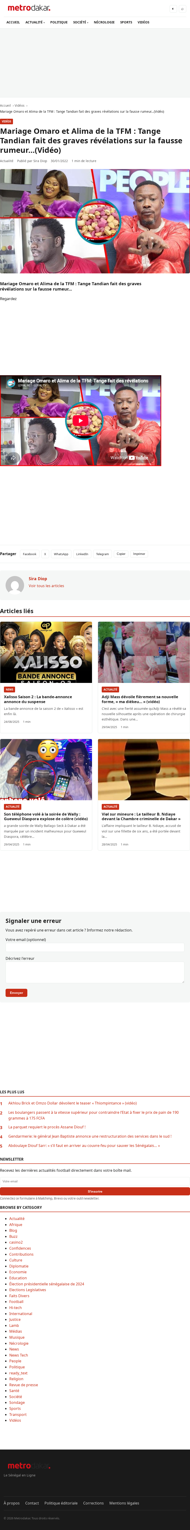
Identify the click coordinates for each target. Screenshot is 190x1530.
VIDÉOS (143, 22)
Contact (32, 1503)
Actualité (110, 689)
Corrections (93, 1503)
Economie (18, 1271)
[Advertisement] (95, 62)
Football (16, 1301)
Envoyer (16, 993)
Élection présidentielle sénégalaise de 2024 (46, 1284)
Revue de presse (23, 1384)
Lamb (14, 1325)
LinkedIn (82, 554)
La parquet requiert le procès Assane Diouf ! (47, 1127)
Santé (14, 1390)
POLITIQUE (59, 22)
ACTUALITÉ (34, 22)
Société (15, 1396)
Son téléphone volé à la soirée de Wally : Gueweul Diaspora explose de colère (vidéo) (46, 816)
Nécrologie (18, 1343)
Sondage (17, 1402)
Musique (17, 1337)
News (9, 689)
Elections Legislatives (27, 1289)
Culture (15, 1260)
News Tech (18, 1355)
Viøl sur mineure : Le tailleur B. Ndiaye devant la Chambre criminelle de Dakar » (141, 816)
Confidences (20, 1248)
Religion (16, 1378)
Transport (18, 1414)
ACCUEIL (13, 22)
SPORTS (126, 22)
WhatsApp (61, 554)
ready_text (18, 1373)
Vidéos (6, 121)
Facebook (29, 554)
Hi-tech (15, 1307)
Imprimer (139, 554)
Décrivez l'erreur (20, 958)
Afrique (15, 1224)
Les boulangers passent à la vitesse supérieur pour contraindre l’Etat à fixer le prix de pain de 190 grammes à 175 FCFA (93, 1115)
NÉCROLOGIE (104, 22)
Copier (121, 554)
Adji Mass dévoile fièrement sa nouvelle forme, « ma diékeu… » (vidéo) (140, 699)
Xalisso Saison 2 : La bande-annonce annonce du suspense (38, 699)
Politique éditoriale (61, 1503)
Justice (15, 1319)
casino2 (16, 1242)
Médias (15, 1331)
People (15, 1361)
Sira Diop (40, 161)
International (20, 1313)
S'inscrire (95, 1191)
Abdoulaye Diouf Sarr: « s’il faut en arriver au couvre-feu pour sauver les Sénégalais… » (84, 1145)
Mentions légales (124, 1503)
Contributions (21, 1254)
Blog (13, 1230)
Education (18, 1277)
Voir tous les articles (46, 585)
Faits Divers (19, 1295)
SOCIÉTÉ (79, 22)
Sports (15, 1408)
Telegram (102, 554)
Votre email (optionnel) (26, 939)
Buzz (13, 1236)
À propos (12, 1503)
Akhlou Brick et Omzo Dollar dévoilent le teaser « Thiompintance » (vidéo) (72, 1103)
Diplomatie (18, 1266)
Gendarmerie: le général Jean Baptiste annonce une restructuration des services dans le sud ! (89, 1136)
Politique (17, 1367)
